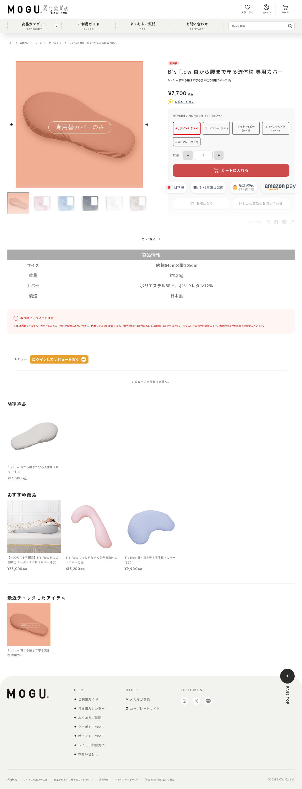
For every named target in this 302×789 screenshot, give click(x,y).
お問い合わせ (197, 25)
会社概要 (104, 779)
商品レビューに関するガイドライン (73, 779)
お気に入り (248, 12)
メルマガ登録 (140, 699)
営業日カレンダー (91, 708)
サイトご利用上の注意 (35, 779)
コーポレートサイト (145, 708)
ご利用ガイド (88, 25)
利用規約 (12, 779)
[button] (11, 124)
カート (285, 12)
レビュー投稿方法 (91, 745)
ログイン (266, 12)
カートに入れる (234, 170)
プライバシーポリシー (127, 779)
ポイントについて (91, 736)
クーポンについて (91, 726)
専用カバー (26, 42)
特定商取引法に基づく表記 (160, 779)
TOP (9, 42)
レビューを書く (184, 102)
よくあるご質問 (143, 25)
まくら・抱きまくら (50, 42)
